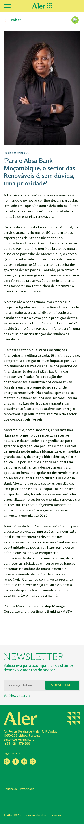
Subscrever (62, 685)
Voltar (16, 20)
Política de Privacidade (19, 789)
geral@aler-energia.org (19, 739)
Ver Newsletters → (17, 695)
